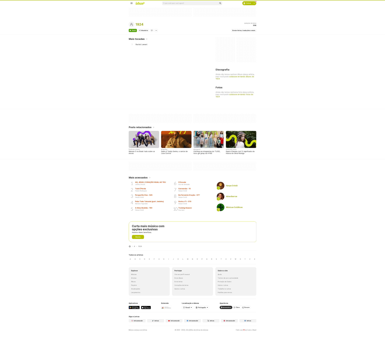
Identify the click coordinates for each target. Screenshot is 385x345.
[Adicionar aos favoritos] (151, 30)
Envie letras (178, 281)
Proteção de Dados (224, 281)
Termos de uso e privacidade (228, 278)
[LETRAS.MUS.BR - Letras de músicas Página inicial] (140, 3)
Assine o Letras (179, 289)
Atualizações (135, 289)
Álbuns (133, 281)
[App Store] (146, 307)
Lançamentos (135, 292)
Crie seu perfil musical (182, 274)
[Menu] (131, 3)
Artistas (133, 278)
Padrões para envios (225, 292)
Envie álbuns (178, 278)
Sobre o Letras (223, 285)
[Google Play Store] (134, 307)
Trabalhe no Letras (224, 289)
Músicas (134, 274)
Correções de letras (181, 285)
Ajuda (220, 274)
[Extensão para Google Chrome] (166, 307)
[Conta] (254, 3)
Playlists (134, 285)
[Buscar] (220, 3)
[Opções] (156, 30)
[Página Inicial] (130, 246)
